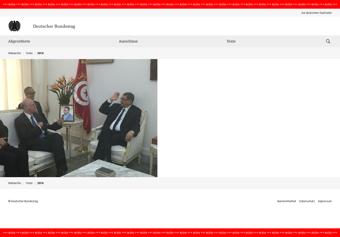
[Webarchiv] (41, 26)
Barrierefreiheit (286, 201)
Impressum (325, 201)
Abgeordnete (19, 41)
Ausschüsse (128, 41)
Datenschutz (307, 201)
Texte (231, 41)
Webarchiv (14, 53)
